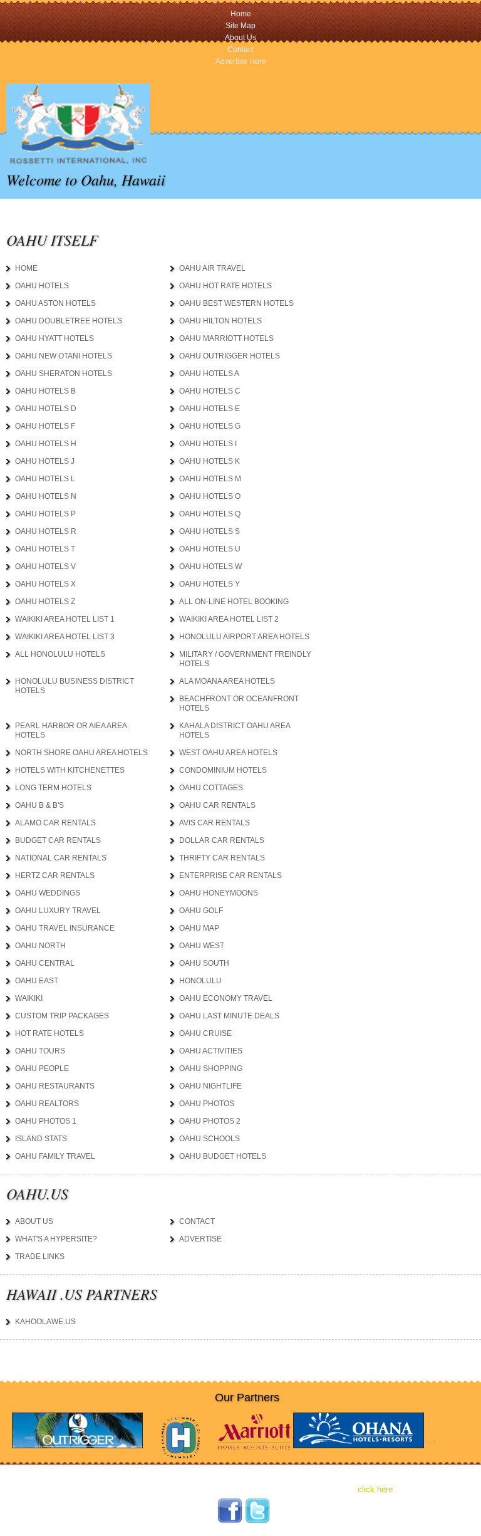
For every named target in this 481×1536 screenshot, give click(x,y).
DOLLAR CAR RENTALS (221, 840)
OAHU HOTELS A (209, 373)
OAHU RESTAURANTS (55, 1086)
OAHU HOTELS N (45, 496)
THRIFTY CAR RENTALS (222, 858)
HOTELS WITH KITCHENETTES (70, 770)
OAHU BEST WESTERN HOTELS (236, 303)
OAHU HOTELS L (45, 478)
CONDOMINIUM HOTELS (223, 770)
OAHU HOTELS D (45, 408)
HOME (26, 268)
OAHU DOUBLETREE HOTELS (68, 320)
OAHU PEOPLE (42, 1068)
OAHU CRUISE (205, 1033)
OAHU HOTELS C (209, 391)
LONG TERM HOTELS (53, 787)
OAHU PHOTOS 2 (209, 1121)
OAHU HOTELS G (209, 426)
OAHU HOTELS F (45, 426)
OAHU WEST (201, 945)
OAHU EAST (36, 980)
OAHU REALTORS (47, 1103)
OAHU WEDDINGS (47, 893)
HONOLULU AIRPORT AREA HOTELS (244, 636)
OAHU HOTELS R (45, 531)
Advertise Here (240, 61)
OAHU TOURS (40, 1051)
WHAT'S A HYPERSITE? (56, 1239)
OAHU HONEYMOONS (218, 893)
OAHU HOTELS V (45, 566)
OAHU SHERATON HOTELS (63, 373)
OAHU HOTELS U (209, 549)
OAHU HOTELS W (210, 566)
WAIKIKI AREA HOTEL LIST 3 (65, 636)
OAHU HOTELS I (208, 443)
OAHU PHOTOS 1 (45, 1121)
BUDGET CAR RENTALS (58, 840)
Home (240, 13)
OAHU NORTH (40, 945)
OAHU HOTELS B (45, 391)
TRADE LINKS (40, 1256)
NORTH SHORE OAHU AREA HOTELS (81, 752)
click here (375, 1489)
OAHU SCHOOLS (209, 1138)
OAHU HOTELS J (45, 461)
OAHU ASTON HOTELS (55, 303)
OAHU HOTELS (42, 285)
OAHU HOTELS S (209, 531)
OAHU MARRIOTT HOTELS (226, 338)
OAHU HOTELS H (45, 443)
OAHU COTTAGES (211, 787)
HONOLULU (200, 980)
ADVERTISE (200, 1239)
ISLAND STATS (41, 1138)
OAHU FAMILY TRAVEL (55, 1156)
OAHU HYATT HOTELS (54, 338)
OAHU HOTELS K (209, 461)
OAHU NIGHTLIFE (210, 1086)
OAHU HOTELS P (45, 513)
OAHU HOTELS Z (45, 601)
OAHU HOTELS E (209, 408)
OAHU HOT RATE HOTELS (225, 285)
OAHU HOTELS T (45, 549)
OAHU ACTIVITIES (210, 1051)
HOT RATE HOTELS (49, 1033)
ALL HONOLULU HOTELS (60, 654)
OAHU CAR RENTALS (217, 805)
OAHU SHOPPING (210, 1068)
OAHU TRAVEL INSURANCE (65, 928)
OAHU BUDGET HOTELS (222, 1156)
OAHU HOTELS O (209, 496)
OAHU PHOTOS (206, 1103)
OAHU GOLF (201, 910)
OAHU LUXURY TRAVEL (58, 910)
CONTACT (197, 1221)
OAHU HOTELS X (45, 584)
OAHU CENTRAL (45, 963)
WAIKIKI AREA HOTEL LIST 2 (229, 619)
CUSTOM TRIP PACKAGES (62, 1015)
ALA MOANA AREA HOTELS (227, 681)
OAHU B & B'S (39, 805)
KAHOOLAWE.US (45, 1321)
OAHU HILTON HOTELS (220, 320)
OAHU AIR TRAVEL (212, 268)
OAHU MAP (199, 928)
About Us (240, 37)
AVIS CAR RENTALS (214, 822)
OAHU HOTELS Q (209, 513)
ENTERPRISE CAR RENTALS (230, 875)
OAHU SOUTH (204, 963)
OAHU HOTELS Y (209, 584)
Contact (240, 49)
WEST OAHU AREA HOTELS (228, 752)
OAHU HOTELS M (210, 478)
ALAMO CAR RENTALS (55, 822)
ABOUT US (34, 1221)
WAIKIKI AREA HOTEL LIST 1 (65, 619)
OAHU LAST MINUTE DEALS (229, 1015)
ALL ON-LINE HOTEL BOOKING (234, 601)
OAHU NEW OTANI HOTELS (63, 356)
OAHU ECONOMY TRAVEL (225, 998)
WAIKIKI (29, 998)
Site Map (240, 25)
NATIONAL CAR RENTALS (60, 858)
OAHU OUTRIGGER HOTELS (229, 356)
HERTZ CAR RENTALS (55, 875)
